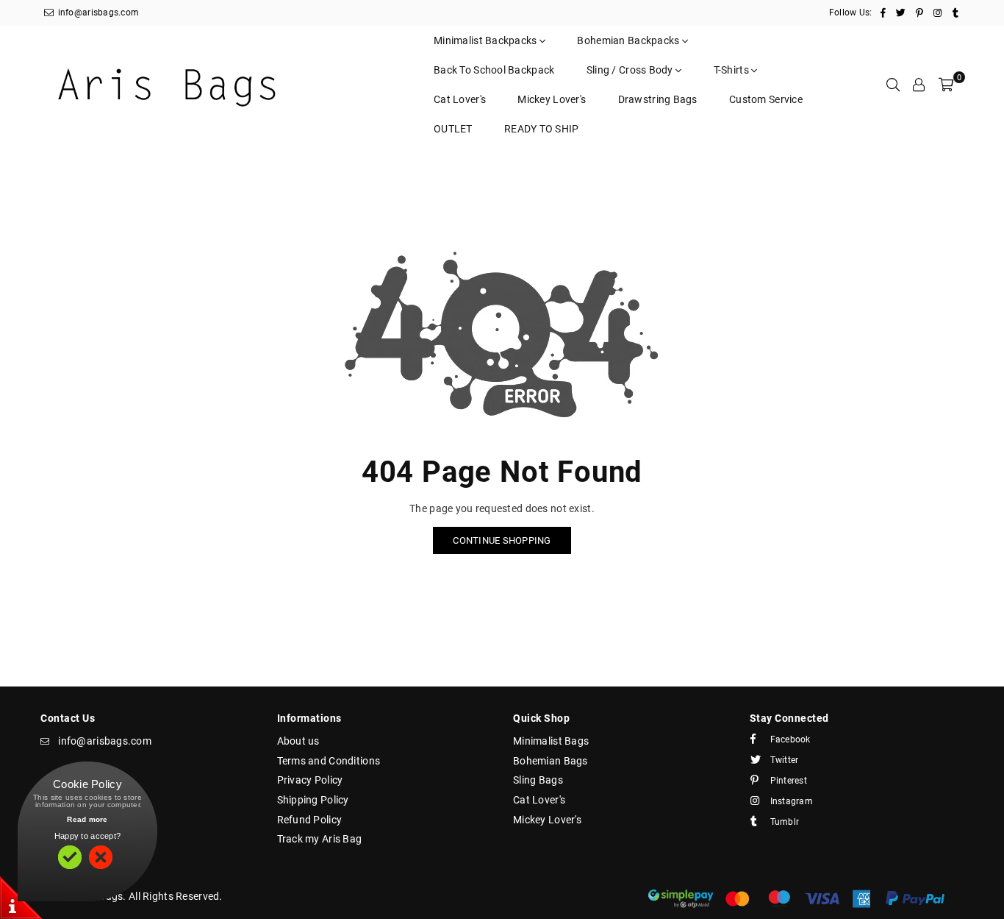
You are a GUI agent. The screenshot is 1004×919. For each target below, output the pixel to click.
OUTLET (453, 129)
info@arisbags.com (97, 12)
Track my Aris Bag (319, 839)
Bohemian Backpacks (629, 40)
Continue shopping (502, 540)
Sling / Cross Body (631, 70)
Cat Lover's (460, 99)
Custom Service (766, 99)
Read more (87, 819)
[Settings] (918, 85)
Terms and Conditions (329, 761)
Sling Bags (538, 780)
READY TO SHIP (541, 129)
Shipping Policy (313, 800)
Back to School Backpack (494, 70)
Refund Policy (310, 820)
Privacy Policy (310, 780)
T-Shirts (733, 70)
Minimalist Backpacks (486, 40)
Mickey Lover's (551, 99)
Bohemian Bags (550, 761)
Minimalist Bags (551, 741)
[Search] (893, 85)
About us (298, 741)
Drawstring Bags (658, 99)
